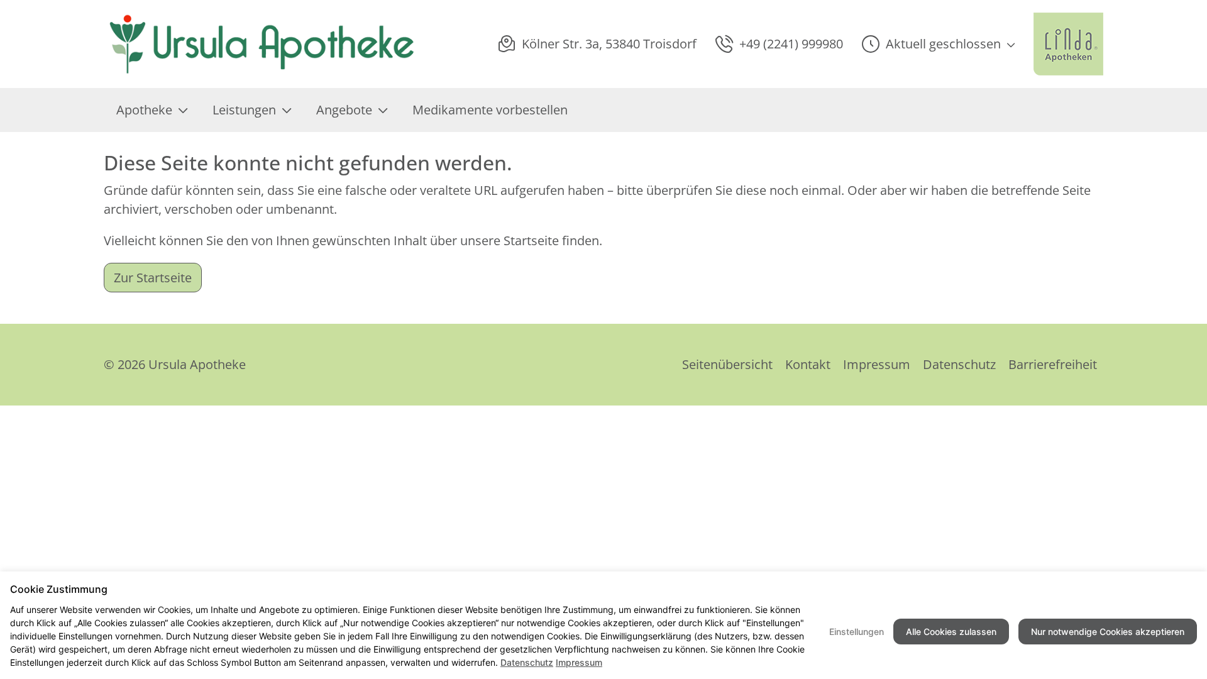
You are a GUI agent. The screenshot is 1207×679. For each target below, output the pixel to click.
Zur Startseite (153, 277)
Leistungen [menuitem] (244, 109)
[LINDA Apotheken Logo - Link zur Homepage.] (1068, 44)
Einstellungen (856, 631)
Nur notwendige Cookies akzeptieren (1107, 631)
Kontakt (807, 364)
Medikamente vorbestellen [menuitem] (490, 109)
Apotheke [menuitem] (144, 109)
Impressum (876, 364)
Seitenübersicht (727, 364)
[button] (938, 44)
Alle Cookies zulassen (951, 631)
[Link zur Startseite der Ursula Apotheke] (260, 44)
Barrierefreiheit (1052, 364)
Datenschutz (959, 364)
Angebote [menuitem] (344, 109)
